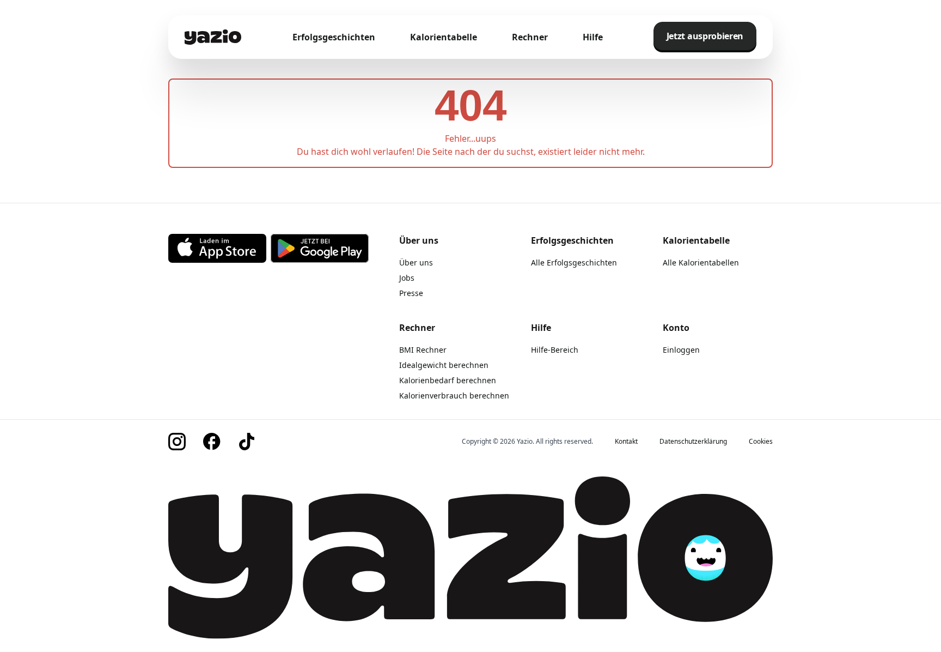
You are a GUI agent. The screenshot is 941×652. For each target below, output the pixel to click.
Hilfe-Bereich (554, 350)
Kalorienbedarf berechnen (447, 380)
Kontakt (626, 441)
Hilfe (593, 37)
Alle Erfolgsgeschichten (574, 262)
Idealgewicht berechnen (443, 365)
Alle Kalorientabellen (701, 262)
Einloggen (681, 350)
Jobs (406, 278)
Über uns (416, 262)
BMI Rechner (423, 350)
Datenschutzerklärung (693, 441)
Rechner (530, 37)
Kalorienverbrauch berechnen (454, 395)
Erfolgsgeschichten (333, 37)
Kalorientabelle (443, 37)
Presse (411, 293)
